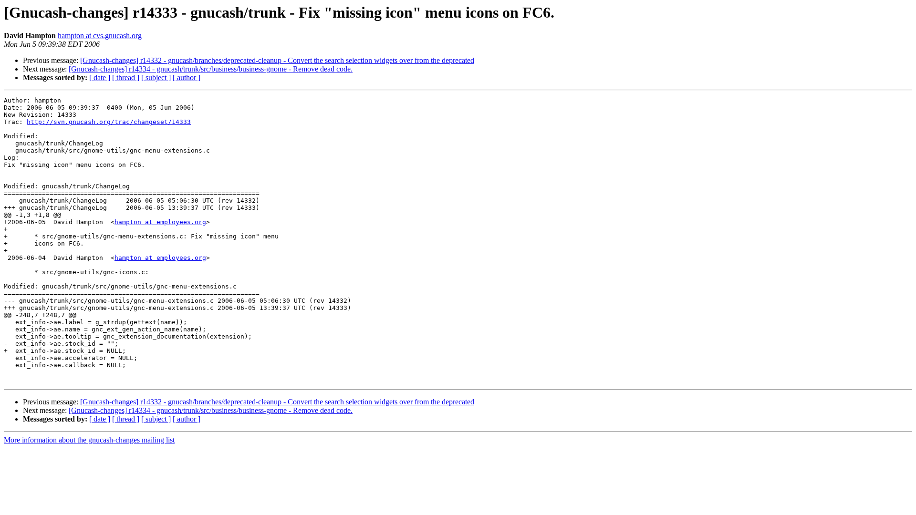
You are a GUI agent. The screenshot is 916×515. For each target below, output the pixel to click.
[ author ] (186, 77)
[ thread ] (125, 77)
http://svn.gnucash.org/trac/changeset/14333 (109, 121)
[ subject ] (156, 77)
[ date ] (99, 77)
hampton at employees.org (160, 222)
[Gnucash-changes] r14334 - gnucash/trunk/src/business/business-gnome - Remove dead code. (211, 69)
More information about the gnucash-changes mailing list (89, 440)
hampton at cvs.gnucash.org (100, 35)
